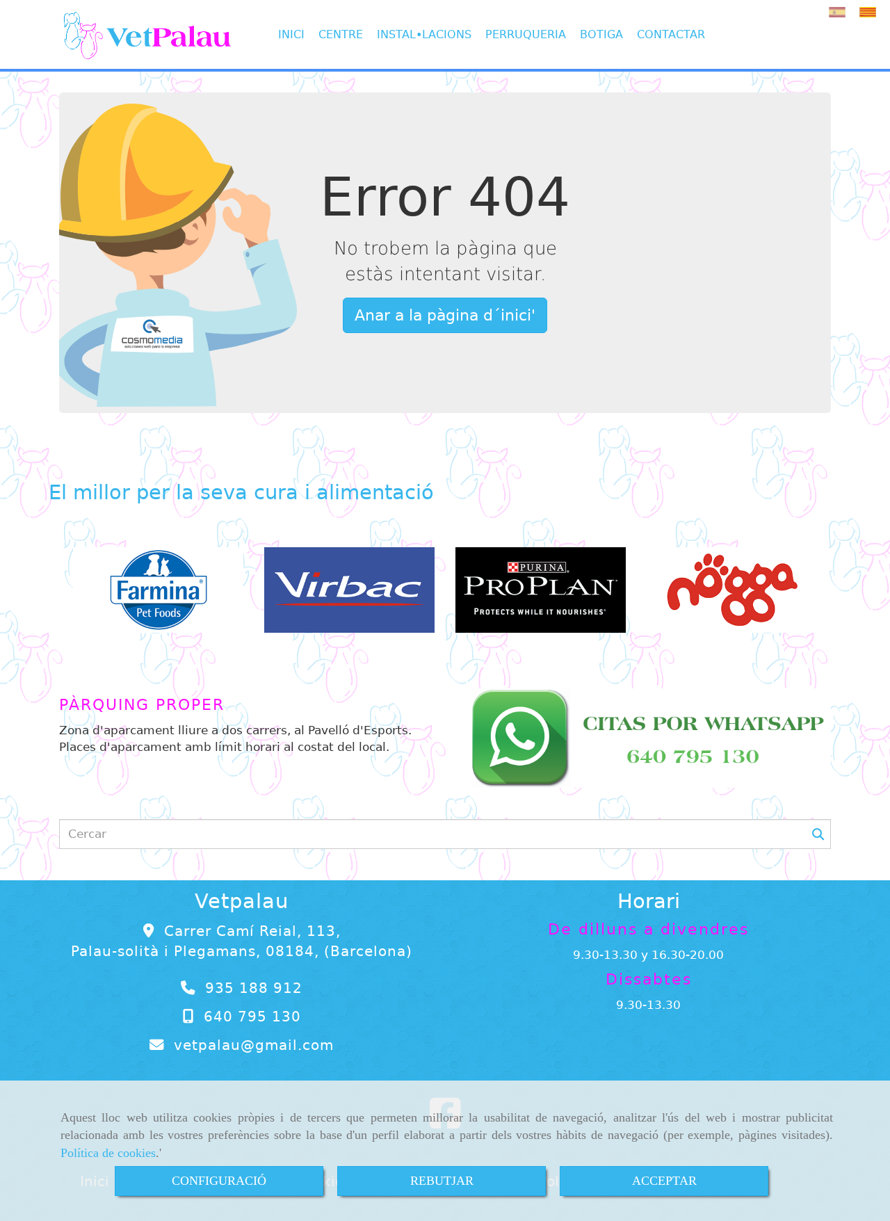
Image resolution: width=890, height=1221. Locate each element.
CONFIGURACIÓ (219, 1181)
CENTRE (340, 34)
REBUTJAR (442, 1181)
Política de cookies (108, 1153)
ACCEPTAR (664, 1181)
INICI (291, 34)
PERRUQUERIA (525, 34)
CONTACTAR (671, 34)
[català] (871, 12)
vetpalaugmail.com (254, 1045)
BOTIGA (601, 34)
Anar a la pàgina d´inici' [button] (445, 315)
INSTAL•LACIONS (424, 34)
